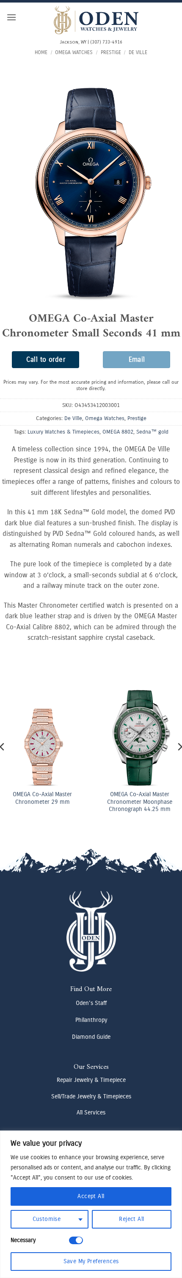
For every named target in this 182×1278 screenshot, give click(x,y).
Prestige (111, 52)
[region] (91, 1204)
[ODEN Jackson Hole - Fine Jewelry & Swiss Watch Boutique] (96, 20)
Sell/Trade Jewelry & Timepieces (91, 1096)
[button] (11, 17)
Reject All (131, 1219)
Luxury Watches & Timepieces (63, 432)
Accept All (90, 1196)
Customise (47, 1219)
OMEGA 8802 (117, 432)
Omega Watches (74, 52)
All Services (91, 1112)
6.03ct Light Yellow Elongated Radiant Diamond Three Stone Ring (102, 778)
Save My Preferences (91, 1261)
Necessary (23, 1240)
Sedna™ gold (152, 432)
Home (41, 52)
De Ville (138, 52)
